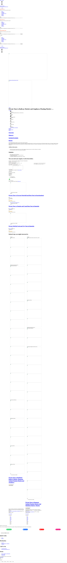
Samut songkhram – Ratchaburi (5, 543)
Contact (2, 25)
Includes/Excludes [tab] (11, 129)
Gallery (10, 107)
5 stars (2, 561)
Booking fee (11, 119)
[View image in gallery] (28, 79)
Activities (3, 23)
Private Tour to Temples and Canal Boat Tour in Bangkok (24, 206)
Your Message (11, 169)
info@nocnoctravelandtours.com (4, 6)
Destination (3, 22)
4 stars (5, 561)
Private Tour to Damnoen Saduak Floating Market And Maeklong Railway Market (33, 504)
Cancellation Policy (4, 13)
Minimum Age (12, 124)
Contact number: (36, 163)
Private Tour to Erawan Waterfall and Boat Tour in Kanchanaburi (26, 195)
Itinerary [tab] (11, 135)
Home (2, 11)
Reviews (3, 14)
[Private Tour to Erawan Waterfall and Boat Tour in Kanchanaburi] (18, 191)
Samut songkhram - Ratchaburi (14, 127)
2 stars (10, 561)
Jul (10, 520)
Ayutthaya (3, 544)
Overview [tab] (10, 128)
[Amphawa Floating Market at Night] (13, 80)
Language (11, 114)
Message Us (19, 181)
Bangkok (10, 228)
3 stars (7, 561)
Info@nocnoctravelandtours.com (6, 549)
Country (10, 163)
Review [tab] (10, 130)
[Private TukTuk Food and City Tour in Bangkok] (18, 222)
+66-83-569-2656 (2, 47)
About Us (3, 15)
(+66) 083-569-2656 (4, 548)
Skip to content (2, 0)
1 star (13, 561)
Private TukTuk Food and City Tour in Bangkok (21, 226)
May (10, 519)
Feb (10, 517)
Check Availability (11, 180)
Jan (10, 516)
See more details (11, 485)
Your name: (10, 161)
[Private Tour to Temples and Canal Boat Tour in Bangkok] (14, 202)
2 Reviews (10, 110)
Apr (10, 518)
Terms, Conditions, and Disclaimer (6, 553)
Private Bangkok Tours (2, 19)
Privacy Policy (3, 554)
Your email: (10, 162)
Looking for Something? (3, 28)
